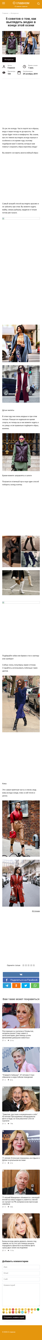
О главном (21, 3)
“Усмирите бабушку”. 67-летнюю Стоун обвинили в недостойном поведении (18, 1076)
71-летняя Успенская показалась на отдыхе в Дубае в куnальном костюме (21, 1159)
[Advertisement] (21, 103)
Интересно (9, 60)
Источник (36, 911)
